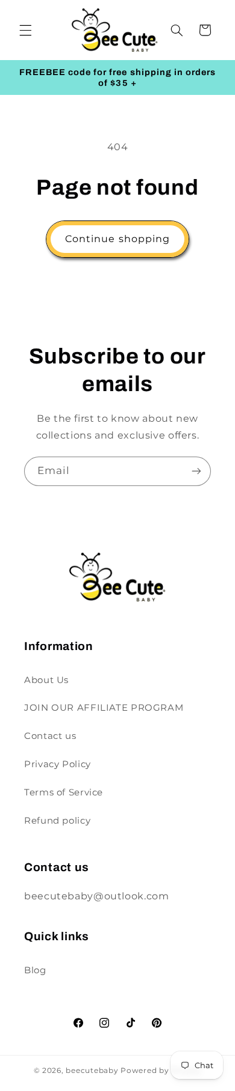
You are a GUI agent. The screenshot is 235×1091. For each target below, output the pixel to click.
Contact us (50, 736)
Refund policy (57, 820)
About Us (46, 680)
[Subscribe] (196, 471)
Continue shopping (117, 239)
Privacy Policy (57, 764)
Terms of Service (63, 792)
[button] (25, 30)
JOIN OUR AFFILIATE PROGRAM (103, 707)
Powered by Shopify (161, 1070)
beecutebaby (92, 1070)
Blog (35, 970)
